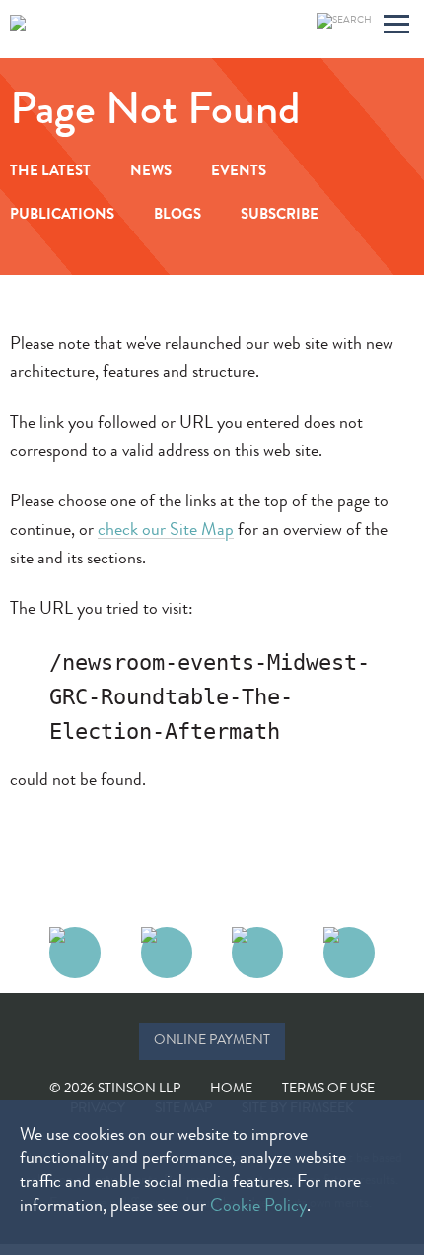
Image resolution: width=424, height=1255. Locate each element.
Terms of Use (328, 1089)
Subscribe (279, 216)
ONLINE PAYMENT (212, 1041)
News (151, 172)
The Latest (50, 172)
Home (231, 1089)
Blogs (177, 216)
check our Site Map (166, 531)
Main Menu (396, 27)
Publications (62, 216)
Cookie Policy (258, 1207)
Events (238, 172)
